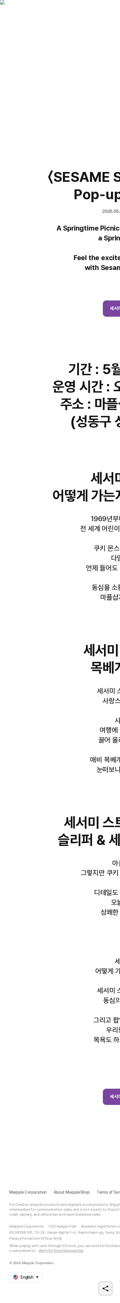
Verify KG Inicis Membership (61, 1251)
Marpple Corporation (28, 1192)
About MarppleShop (72, 1192)
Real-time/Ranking (83, 22)
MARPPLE (47, 5)
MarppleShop (21, 5)
